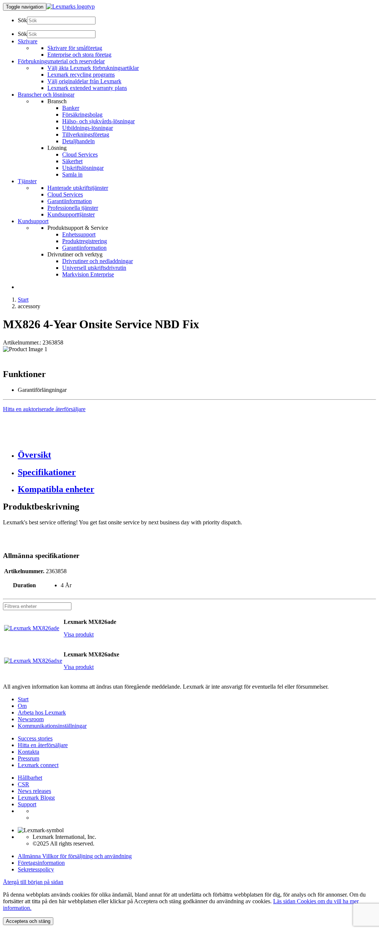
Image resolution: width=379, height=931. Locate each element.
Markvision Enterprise (88, 274)
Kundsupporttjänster (71, 214)
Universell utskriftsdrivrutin (94, 268)
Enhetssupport (78, 234)
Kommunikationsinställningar (52, 726)
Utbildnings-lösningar (87, 128)
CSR (23, 784)
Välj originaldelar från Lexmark (84, 81)
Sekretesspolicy (36, 869)
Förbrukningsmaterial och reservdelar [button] (61, 61)
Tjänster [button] (27, 181)
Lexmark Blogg (36, 797)
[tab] (197, 455)
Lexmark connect (38, 765)
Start (23, 299)
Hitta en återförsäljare (43, 745)
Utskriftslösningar (83, 168)
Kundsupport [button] (33, 221)
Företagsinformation (41, 863)
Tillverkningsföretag (85, 134)
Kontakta (28, 752)
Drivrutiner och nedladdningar (97, 261)
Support (27, 804)
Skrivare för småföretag (74, 48)
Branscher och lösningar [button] (46, 94)
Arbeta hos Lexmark (42, 712)
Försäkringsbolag (82, 114)
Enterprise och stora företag (79, 54)
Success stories (35, 738)
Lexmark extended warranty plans (87, 88)
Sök (22, 20)
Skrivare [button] (27, 41)
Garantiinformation (69, 201)
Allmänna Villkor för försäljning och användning (75, 856)
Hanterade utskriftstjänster (77, 188)
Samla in (72, 174)
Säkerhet (72, 161)
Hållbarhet (30, 777)
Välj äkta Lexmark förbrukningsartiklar (93, 68)
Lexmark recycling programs (81, 74)
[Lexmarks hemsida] (70, 6)
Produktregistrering (84, 241)
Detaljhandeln (78, 141)
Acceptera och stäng (28, 921)
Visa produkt (79, 634)
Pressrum (28, 758)
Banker (70, 108)
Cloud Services (80, 154)
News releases (34, 791)
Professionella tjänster (72, 208)
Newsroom (31, 719)
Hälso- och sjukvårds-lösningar (98, 121)
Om (22, 706)
